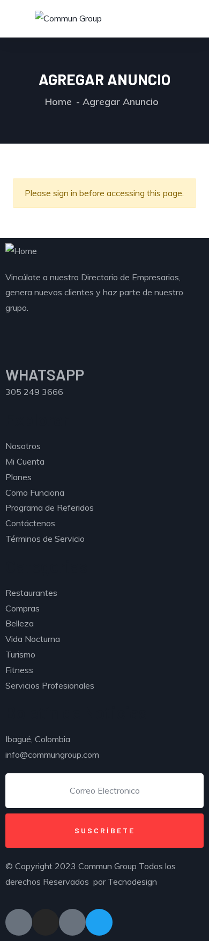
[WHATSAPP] (18, 351)
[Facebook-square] (18, 922)
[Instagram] (45, 922)
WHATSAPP (44, 374)
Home (58, 101)
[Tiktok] (72, 922)
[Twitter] (99, 922)
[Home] (21, 251)
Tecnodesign (132, 881)
